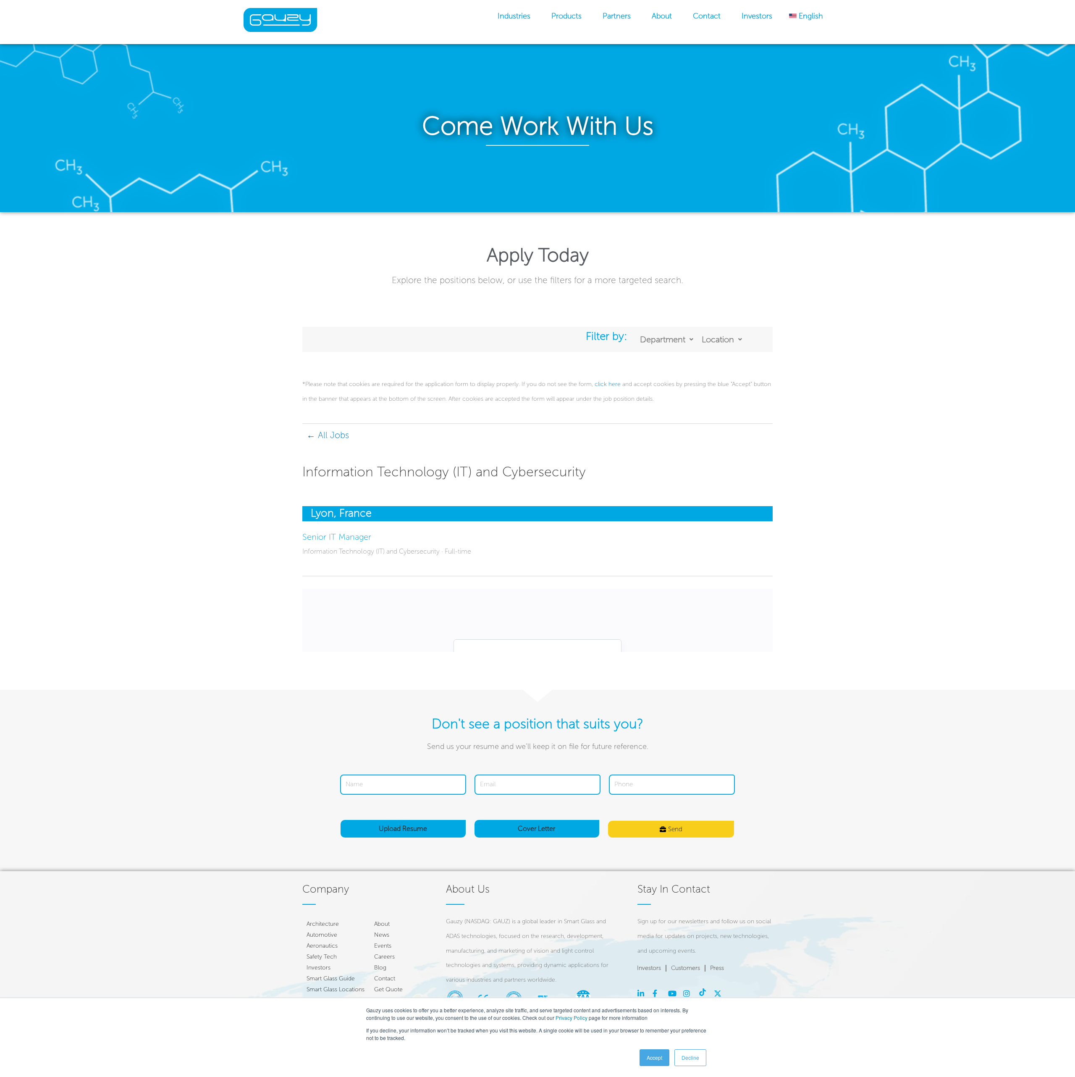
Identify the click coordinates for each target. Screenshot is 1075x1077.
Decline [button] (690, 1057)
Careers (384, 956)
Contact (707, 16)
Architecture (323, 923)
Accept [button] (654, 1057)
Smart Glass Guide (331, 978)
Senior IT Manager (336, 537)
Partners (617, 16)
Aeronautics (322, 945)
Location (718, 339)
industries (514, 16)
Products (566, 16)
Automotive (322, 934)
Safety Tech (322, 956)
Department (662, 339)
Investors (757, 16)
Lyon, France (341, 513)
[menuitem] (806, 16)
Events (382, 945)
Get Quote (388, 989)
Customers (685, 968)
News (381, 934)
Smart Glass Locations (335, 989)
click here (608, 384)
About (662, 16)
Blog (380, 967)
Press (717, 968)
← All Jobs (328, 435)
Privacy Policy (571, 1017)
